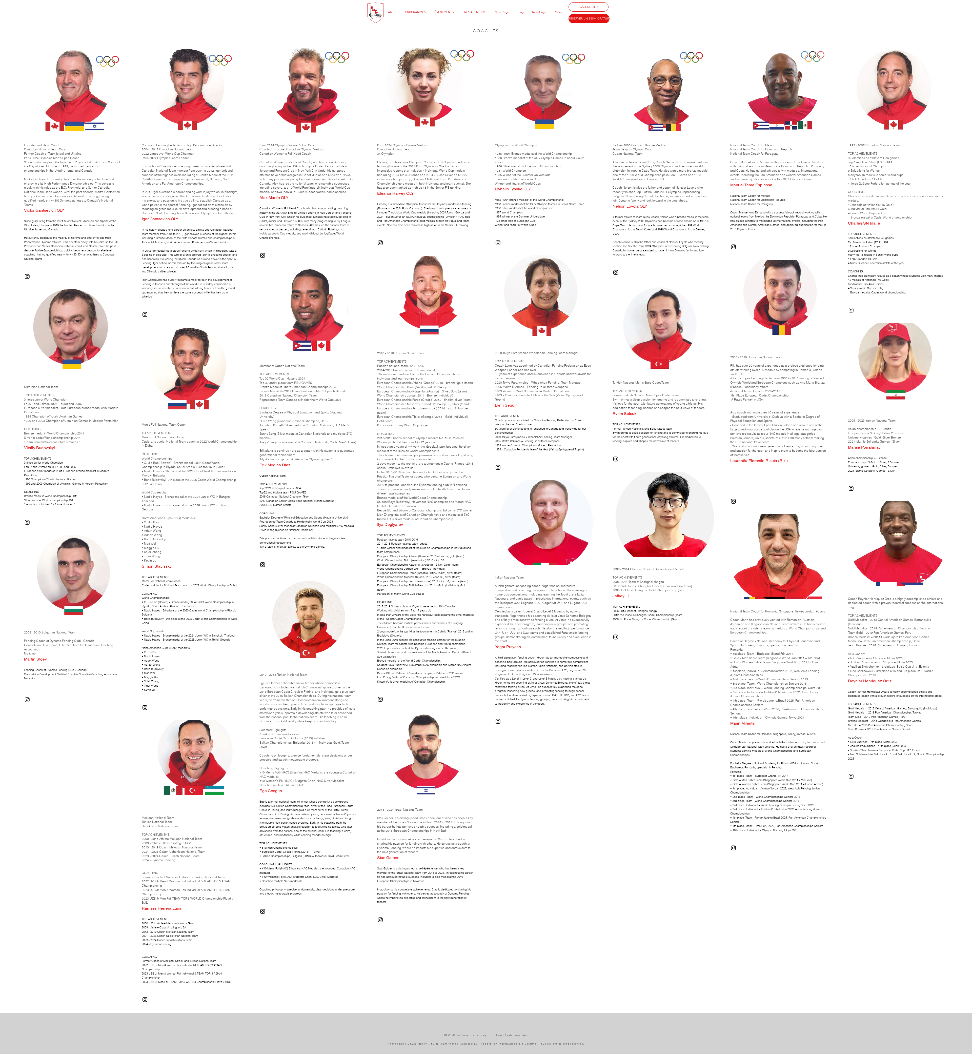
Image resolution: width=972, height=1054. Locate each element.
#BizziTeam (439, 1043)
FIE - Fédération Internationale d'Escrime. (505, 1043)
